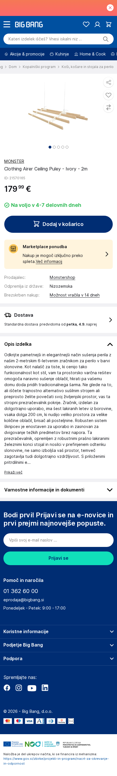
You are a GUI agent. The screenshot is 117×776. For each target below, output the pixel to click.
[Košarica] (109, 24)
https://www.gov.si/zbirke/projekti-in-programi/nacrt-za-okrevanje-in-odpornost (56, 761)
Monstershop (62, 277)
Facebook (6, 687)
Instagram (18, 687)
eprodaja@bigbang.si (23, 600)
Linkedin (44, 687)
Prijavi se (58, 558)
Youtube (31, 687)
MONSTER (14, 161)
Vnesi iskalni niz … (45, 39)
